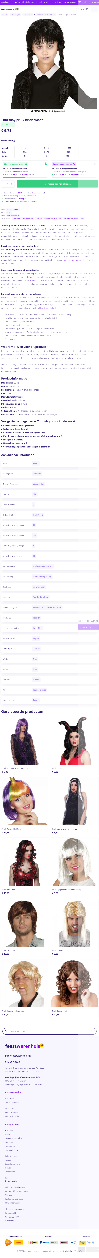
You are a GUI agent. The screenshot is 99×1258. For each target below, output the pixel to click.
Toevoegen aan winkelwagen (57, 184)
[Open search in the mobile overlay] (49, 1031)
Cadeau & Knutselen (13, 1138)
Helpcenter (9, 1098)
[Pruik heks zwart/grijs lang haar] (74, 801)
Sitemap (8, 1195)
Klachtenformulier (12, 1116)
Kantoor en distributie (14, 1199)
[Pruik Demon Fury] (74, 740)
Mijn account (10, 1108)
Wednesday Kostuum (52, 218)
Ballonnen (9, 1130)
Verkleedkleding (11, 1150)
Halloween (28, 14)
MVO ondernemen (12, 1203)
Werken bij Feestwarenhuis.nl (17, 1191)
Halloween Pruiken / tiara (46, 14)
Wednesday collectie (63, 239)
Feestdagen (15, 14)
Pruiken (38, 218)
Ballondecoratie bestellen (15, 1187)
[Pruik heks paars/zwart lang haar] (24, 740)
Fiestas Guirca (13, 215)
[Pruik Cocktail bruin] (74, 983)
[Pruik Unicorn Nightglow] (24, 801)
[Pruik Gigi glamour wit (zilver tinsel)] (74, 862)
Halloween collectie (38, 280)
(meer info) (35, 1077)
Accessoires (10, 1146)
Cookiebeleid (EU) (12, 1217)
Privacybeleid (10, 1213)
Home (4, 14)
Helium (8, 1134)
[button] (94, 9)
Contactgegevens (12, 1102)
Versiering (9, 1142)
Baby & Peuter (11, 1156)
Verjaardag (9, 1160)
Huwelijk (8, 1168)
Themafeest (10, 1171)
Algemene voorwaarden (15, 1209)
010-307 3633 (12, 1061)
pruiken (11, 263)
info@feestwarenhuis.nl (18, 1055)
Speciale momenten (13, 1164)
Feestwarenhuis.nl (11, 287)
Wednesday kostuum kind (74, 218)
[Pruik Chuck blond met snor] (24, 983)
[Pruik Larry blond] (74, 922)
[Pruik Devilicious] (24, 862)
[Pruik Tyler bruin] (24, 922)
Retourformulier (11, 1112)
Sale (6, 1178)
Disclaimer (9, 1220)
